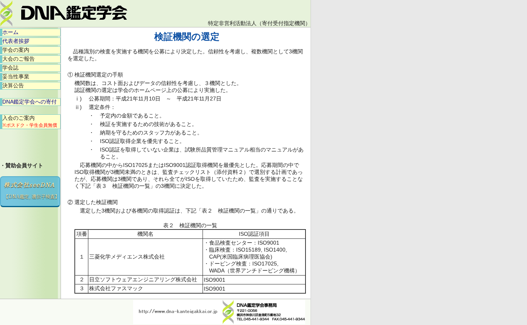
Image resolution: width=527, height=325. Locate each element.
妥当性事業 (15, 76)
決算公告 (13, 85)
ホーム (10, 32)
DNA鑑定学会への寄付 (29, 102)
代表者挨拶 (15, 41)
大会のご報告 (18, 59)
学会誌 (10, 68)
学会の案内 (15, 50)
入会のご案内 (29, 121)
